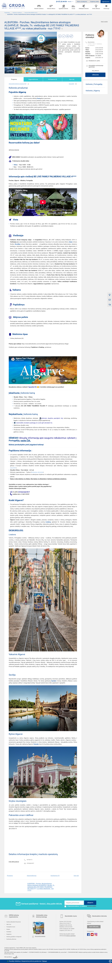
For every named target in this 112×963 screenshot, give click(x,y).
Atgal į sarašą (104, 21)
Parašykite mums (10, 926)
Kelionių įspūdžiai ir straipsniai (13, 936)
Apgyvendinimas (33, 79)
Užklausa (95, 75)
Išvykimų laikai (94, 1)
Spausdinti (71, 83)
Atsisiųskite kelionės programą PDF (17, 83)
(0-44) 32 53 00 (99, 53)
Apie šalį (71, 79)
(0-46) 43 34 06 (99, 51)
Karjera (8, 929)
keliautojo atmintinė (37, 472)
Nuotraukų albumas (11, 939)
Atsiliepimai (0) (52, 79)
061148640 (98, 55)
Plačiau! (16, 961)
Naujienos (8, 934)
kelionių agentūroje (71, 935)
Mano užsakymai (82, 1)
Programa (14, 79)
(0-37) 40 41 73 (99, 57)
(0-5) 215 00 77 (99, 49)
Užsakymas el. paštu (94, 60)
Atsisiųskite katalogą (40, 936)
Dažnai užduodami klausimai (13, 922)
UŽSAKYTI (90, 903)
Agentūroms (105, 1)
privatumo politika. (91, 906)
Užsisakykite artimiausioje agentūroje (96, 66)
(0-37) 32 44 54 (99, 47)
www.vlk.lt (13, 468)
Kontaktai (8, 931)
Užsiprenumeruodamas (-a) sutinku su (81, 906)
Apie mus (8, 924)
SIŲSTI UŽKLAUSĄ (93, 926)
